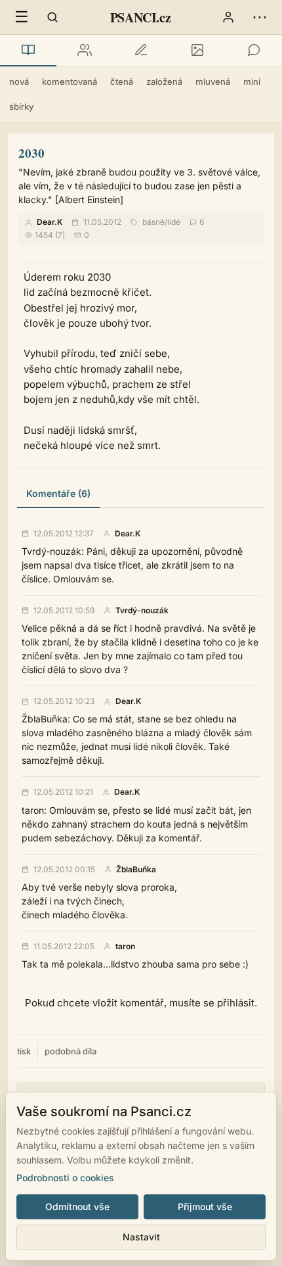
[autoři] (84, 50)
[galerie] (197, 50)
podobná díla (70, 1051)
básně (153, 222)
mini (251, 81)
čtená (121, 81)
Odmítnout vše (77, 1206)
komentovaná (69, 81)
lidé (173, 222)
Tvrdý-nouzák (142, 611)
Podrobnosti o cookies (65, 1177)
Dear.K (49, 222)
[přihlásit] (228, 17)
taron (125, 946)
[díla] (28, 50)
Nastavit (141, 1236)
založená (164, 81)
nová (19, 81)
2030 (31, 153)
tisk (24, 1051)
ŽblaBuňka (136, 870)
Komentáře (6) (58, 493)
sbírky (21, 106)
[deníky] (141, 50)
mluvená (212, 81)
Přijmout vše (205, 1206)
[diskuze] (254, 50)
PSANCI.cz (140, 17)
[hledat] (52, 17)
